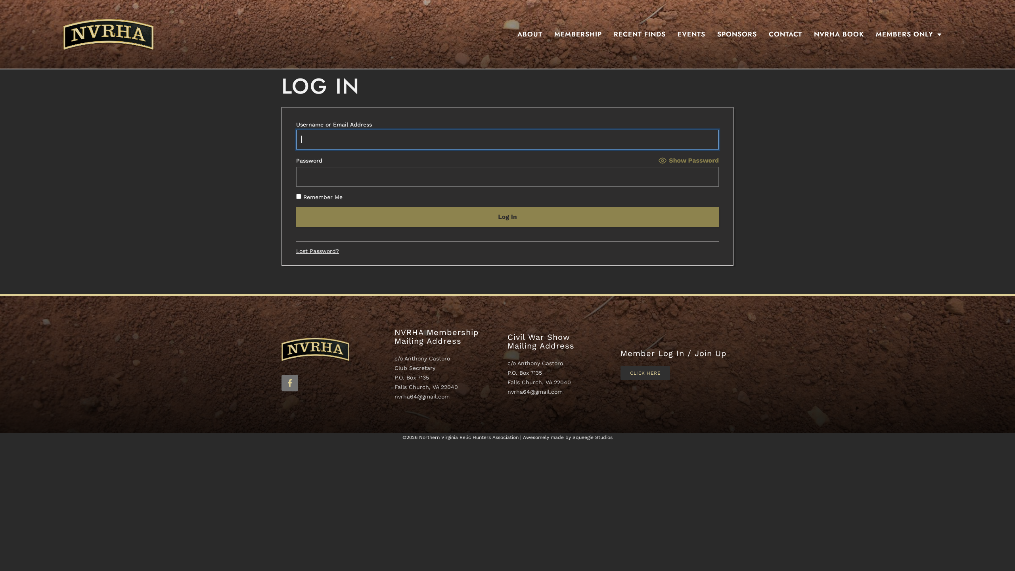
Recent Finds (640, 34)
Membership (578, 34)
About (529, 34)
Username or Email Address (334, 124)
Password (309, 160)
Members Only (904, 34)
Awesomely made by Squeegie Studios (568, 437)
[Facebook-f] (290, 383)
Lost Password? (317, 251)
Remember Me (322, 197)
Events (691, 34)
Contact (785, 34)
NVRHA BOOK (839, 34)
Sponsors (737, 34)
